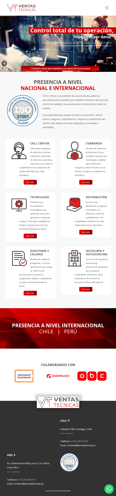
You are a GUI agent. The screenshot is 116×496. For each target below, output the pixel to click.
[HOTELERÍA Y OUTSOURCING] (74, 258)
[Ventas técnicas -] (21, 7)
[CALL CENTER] (19, 151)
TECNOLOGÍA (39, 197)
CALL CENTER (39, 143)
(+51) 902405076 (26, 479)
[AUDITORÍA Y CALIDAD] (19, 258)
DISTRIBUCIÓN (96, 197)
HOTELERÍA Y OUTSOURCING (97, 252)
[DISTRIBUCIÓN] (74, 204)
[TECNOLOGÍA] (19, 204)
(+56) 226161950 (79, 441)
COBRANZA (94, 143)
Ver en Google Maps (66, 433)
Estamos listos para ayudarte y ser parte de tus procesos (61, 68)
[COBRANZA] (74, 151)
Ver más (30, 182)
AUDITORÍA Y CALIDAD (39, 252)
